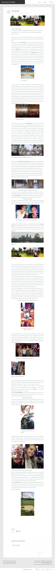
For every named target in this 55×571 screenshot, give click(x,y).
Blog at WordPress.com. (27, 569)
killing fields (29, 123)
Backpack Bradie (8, 2)
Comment (40, 552)
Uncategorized (26, 13)
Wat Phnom (18, 49)
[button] (19, 184)
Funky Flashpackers (19, 392)
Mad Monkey (18, 195)
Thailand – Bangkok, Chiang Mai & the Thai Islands (43, 562)
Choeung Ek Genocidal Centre (24, 161)
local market (23, 42)
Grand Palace (34, 52)
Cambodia (15, 11)
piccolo (35, 389)
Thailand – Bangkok (10, 562)
